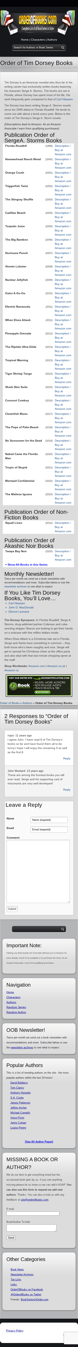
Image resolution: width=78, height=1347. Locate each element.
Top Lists (16, 1279)
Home (25, 39)
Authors (52, 39)
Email (10, 828)
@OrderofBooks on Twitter (26, 1294)
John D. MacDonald (21, 607)
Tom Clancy (17, 1087)
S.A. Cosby (17, 1097)
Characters (38, 39)
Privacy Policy (14, 1330)
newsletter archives (15, 586)
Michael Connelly (20, 1112)
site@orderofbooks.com (34, 1199)
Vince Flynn (17, 1117)
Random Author (16, 1012)
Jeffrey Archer (18, 1107)
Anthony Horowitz (20, 1092)
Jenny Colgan (18, 1122)
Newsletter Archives (22, 1274)
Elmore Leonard (19, 611)
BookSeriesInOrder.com (34, 1299)
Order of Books (9, 703)
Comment (13, 837)
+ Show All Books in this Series (26, 564)
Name (10, 818)
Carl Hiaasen (64, 99)
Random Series (16, 1007)
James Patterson (20, 1102)
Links (14, 1284)
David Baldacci (19, 1082)
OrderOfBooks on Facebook (27, 1289)
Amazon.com (36, 666)
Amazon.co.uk (56, 666)
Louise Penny (18, 1127)
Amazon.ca (11, 670)
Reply (66, 758)
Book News (17, 1269)
